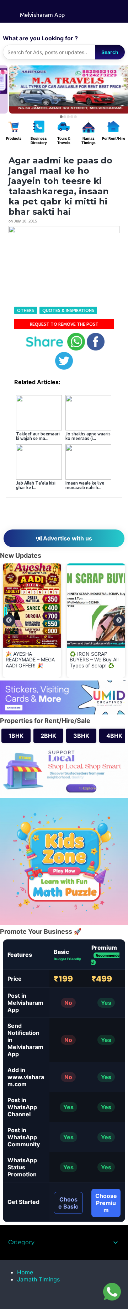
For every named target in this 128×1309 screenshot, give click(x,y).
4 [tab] (71, 116)
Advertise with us (67, 538)
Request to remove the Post (64, 324)
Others (25, 310)
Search (109, 52)
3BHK (81, 735)
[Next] (119, 620)
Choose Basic (68, 1203)
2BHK (48, 735)
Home (25, 1272)
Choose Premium (106, 1203)
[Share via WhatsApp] (76, 349)
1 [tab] (61, 116)
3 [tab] (68, 116)
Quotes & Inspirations (68, 310)
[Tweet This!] (64, 368)
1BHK (16, 735)
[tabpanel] (64, 89)
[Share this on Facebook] (96, 349)
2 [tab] (64, 116)
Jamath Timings (38, 1279)
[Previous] (9, 620)
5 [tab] (75, 116)
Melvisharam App (42, 15)
